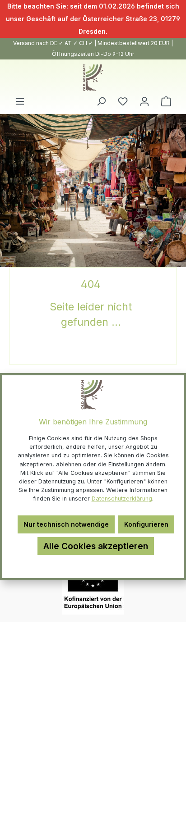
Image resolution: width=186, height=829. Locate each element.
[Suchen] (101, 101)
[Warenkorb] (166, 101)
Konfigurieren (146, 524)
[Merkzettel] (123, 101)
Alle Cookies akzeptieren (95, 546)
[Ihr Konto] (144, 101)
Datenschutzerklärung (122, 498)
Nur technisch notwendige (66, 524)
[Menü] (20, 101)
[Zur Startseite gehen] (93, 77)
